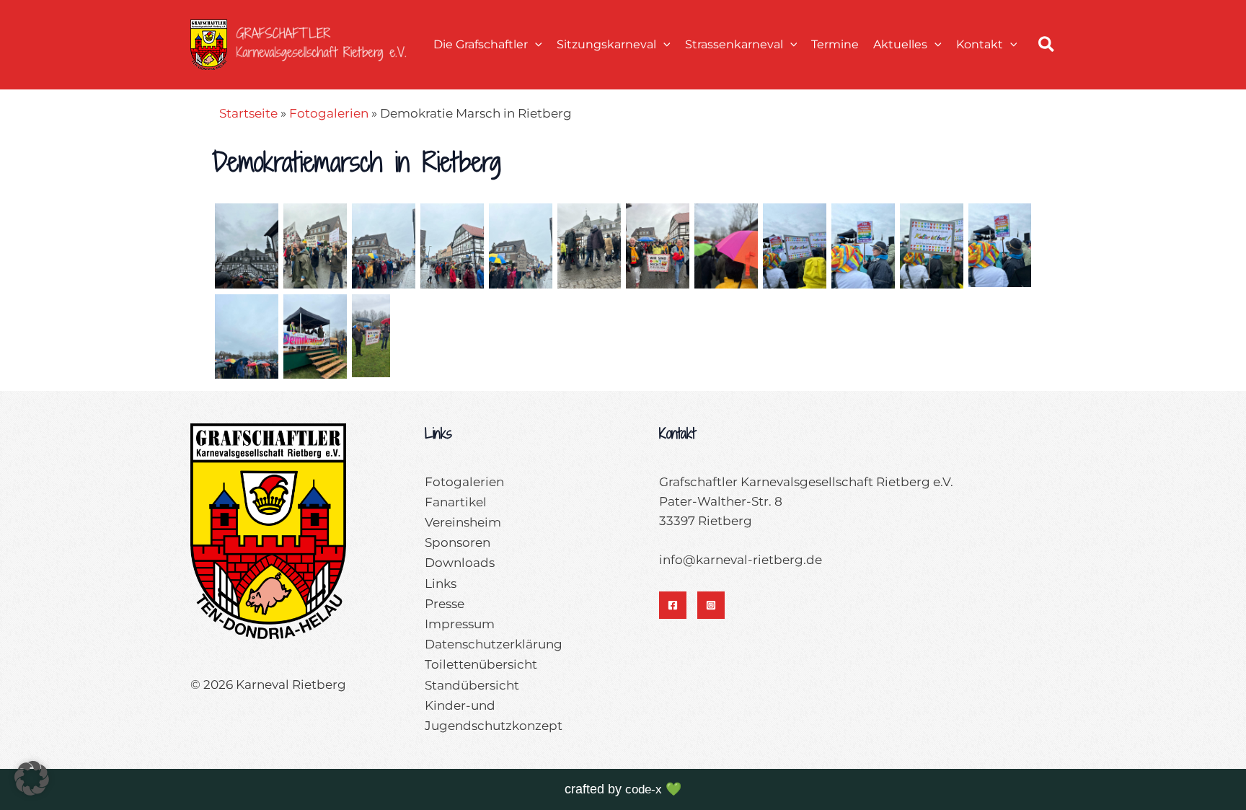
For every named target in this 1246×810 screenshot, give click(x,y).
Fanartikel (456, 502)
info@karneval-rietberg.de (740, 560)
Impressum (460, 624)
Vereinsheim (463, 522)
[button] (535, 44)
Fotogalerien (328, 113)
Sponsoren (457, 542)
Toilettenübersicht (481, 664)
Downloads (460, 562)
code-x (643, 789)
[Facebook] (672, 605)
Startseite (248, 113)
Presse (444, 604)
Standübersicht (472, 685)
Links (440, 583)
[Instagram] (711, 605)
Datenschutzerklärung (493, 644)
